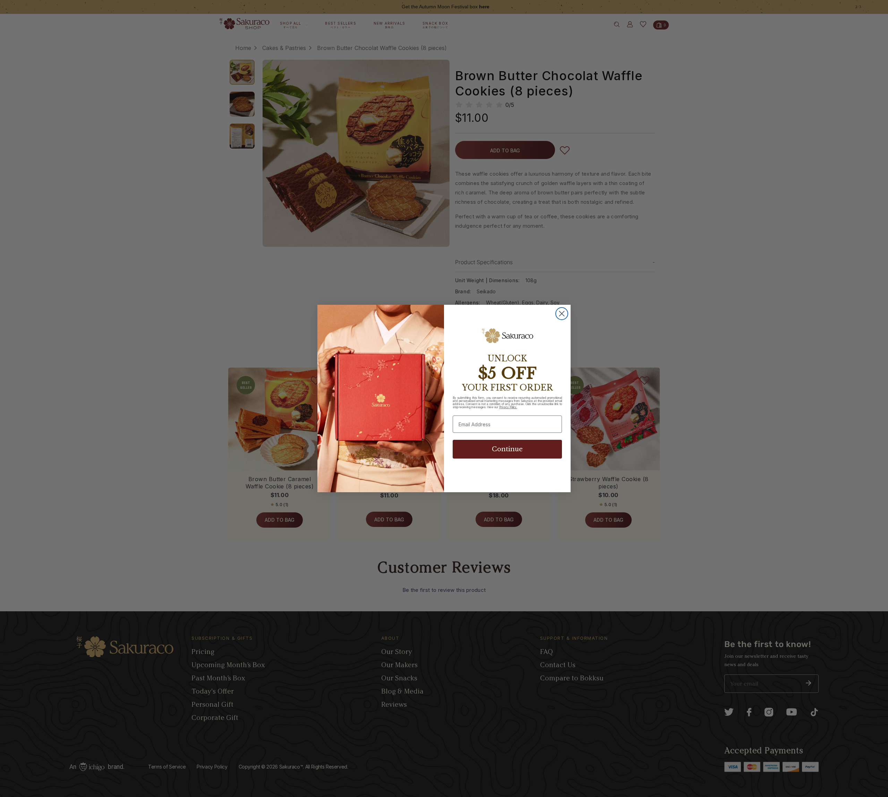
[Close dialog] (562, 314)
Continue (507, 449)
